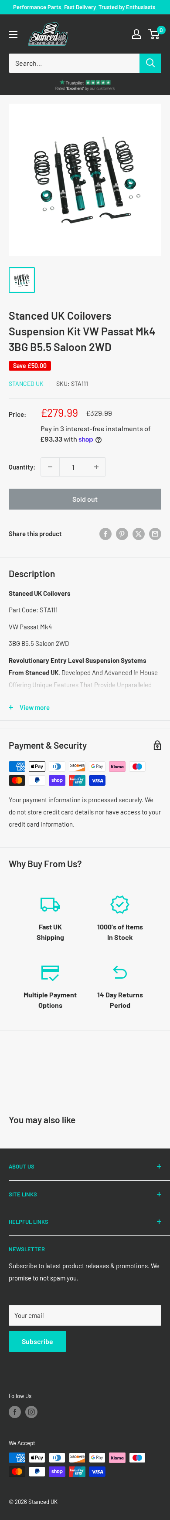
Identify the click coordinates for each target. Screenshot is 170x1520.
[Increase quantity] (96, 467)
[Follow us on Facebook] (15, 1412)
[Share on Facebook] (105, 533)
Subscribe (37, 1341)
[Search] (150, 63)
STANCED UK (26, 383)
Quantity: (22, 467)
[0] (154, 34)
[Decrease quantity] (50, 467)
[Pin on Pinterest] (122, 533)
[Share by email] (155, 533)
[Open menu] (13, 34)
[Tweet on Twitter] (139, 533)
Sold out (85, 499)
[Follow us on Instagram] (31, 1412)
